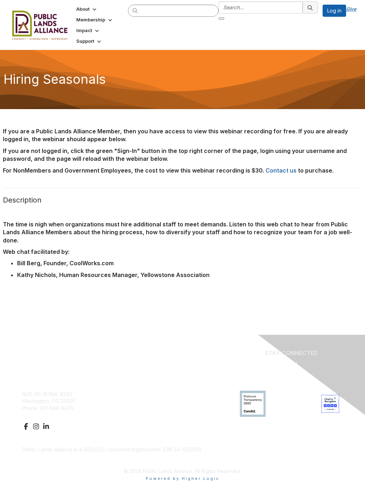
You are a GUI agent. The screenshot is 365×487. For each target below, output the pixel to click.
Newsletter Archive (153, 408)
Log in (334, 10)
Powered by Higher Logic (183, 478)
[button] (87, 9)
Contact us (281, 170)
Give (351, 9)
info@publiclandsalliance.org (55, 415)
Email (291, 364)
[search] (135, 10)
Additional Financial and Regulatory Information (78, 460)
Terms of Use (147, 422)
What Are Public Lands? (158, 394)
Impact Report (147, 401)
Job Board (143, 415)
